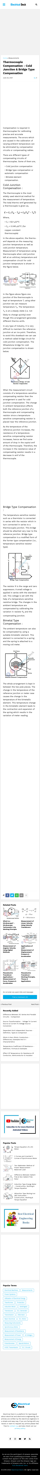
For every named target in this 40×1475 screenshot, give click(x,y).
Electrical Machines (11, 1290)
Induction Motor (10, 1306)
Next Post (34, 1004)
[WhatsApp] (17, 895)
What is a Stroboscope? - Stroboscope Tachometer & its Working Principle (10, 925)
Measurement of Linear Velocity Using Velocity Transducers (27, 924)
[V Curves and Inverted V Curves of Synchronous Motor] (8, 1158)
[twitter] (25, 1439)
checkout (20, 1218)
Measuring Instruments (13, 1323)
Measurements (14, 58)
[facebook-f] (10, 1439)
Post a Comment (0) (20, 997)
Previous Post (6, 1004)
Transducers (9, 1311)
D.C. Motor (22, 1319)
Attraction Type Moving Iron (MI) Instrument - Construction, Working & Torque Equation (24, 1197)
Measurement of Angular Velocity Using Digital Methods (9, 949)
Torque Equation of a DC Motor (23, 1148)
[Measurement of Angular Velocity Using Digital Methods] (11, 938)
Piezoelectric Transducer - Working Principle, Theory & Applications (28, 977)
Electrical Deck (17, 1470)
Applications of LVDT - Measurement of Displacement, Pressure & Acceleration (27, 951)
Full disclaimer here (19, 1465)
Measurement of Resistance (14, 1331)
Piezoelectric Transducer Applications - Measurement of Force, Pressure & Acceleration (9, 978)
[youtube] (20, 1439)
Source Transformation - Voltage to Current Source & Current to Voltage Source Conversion (20, 1024)
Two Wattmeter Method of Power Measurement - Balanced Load (24, 1168)
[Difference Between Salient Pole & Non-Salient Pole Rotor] (8, 1177)
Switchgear (23, 1306)
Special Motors (24, 1343)
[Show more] (26, 895)
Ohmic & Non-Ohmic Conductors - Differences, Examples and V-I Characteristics (16, 1039)
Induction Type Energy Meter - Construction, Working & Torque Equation (25, 1186)
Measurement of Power (13, 1335)
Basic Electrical (10, 1319)
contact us (13, 1426)
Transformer (9, 1302)
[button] (4, 4)
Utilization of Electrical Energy (15, 1298)
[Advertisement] (20, 32)
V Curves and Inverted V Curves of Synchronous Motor (25, 1157)
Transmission (9, 1315)
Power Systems (10, 1294)
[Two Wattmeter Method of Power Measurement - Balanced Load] (8, 1168)
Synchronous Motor (11, 1327)
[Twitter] (12, 895)
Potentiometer (10, 1343)
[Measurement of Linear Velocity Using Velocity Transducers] (29, 913)
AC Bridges (28, 1335)
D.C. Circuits (26, 1347)
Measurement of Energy (13, 1339)
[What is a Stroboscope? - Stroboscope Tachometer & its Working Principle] (11, 913)
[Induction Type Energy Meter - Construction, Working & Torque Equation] (8, 1186)
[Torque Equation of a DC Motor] (8, 1149)
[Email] (21, 895)
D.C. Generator (22, 1311)
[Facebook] (7, 895)
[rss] (30, 1439)
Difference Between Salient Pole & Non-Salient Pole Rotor (24, 1177)
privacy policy (20, 1428)
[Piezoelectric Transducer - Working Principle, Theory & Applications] (29, 965)
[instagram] (15, 1439)
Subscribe (20, 1124)
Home (5, 58)
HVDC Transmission (11, 1347)
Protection (20, 1302)
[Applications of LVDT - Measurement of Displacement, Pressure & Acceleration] (29, 938)
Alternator (21, 1315)
